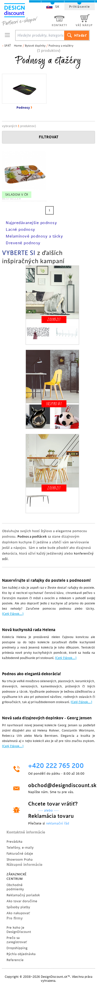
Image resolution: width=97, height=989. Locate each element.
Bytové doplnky (35, 45)
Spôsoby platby (18, 907)
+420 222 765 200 (56, 766)
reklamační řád (57, 823)
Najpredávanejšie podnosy (31, 223)
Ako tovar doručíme (21, 901)
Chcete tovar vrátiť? (53, 804)
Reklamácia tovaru (51, 816)
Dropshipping (16, 948)
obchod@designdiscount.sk (57, 785)
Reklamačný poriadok (23, 895)
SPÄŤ (7, 45)
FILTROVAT (48, 137)
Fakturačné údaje (19, 853)
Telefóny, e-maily (20, 847)
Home (18, 45)
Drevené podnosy (23, 243)
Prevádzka (14, 841)
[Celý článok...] (12, 614)
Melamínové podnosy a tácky (34, 236)
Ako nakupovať (18, 913)
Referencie (15, 960)
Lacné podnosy (20, 229)
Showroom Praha (19, 859)
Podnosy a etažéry (60, 45)
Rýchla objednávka (21, 954)
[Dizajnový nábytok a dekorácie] (25, 14)
